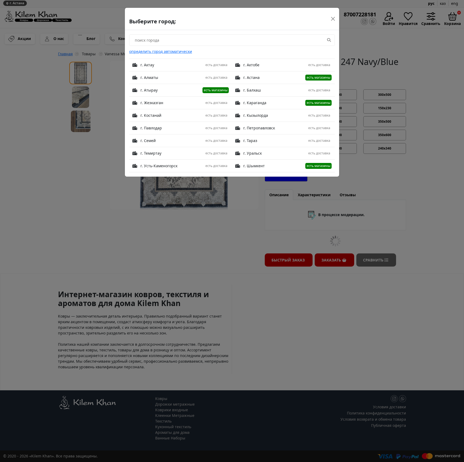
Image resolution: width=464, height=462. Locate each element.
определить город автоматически (160, 51)
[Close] (333, 19)
